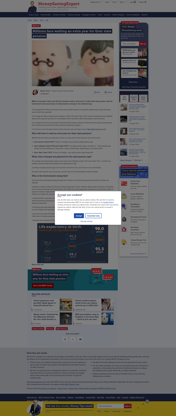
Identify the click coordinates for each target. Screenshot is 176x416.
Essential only (93, 215)
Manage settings (86, 221)
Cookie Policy (108, 202)
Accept (79, 215)
